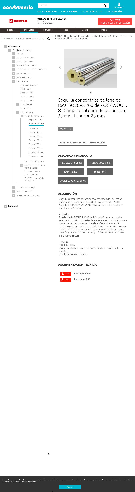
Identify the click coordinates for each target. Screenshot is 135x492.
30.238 (91, 11)
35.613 (114, 11)
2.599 (69, 11)
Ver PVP (65, 129)
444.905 (47, 11)
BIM (66, 30)
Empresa (10, 30)
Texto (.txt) (100, 171)
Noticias (103, 30)
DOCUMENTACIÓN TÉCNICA (77, 264)
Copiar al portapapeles (73, 180)
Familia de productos (80, 36)
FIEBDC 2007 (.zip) (99, 162)
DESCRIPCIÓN (67, 193)
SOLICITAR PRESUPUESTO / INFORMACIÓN (82, 143)
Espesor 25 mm (80, 38)
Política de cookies (29, 482)
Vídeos (85, 30)
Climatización (100, 36)
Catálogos (47, 30)
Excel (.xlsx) (71, 171)
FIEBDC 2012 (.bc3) (71, 162)
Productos (29, 30)
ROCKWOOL (61, 36)
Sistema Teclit (117, 36)
